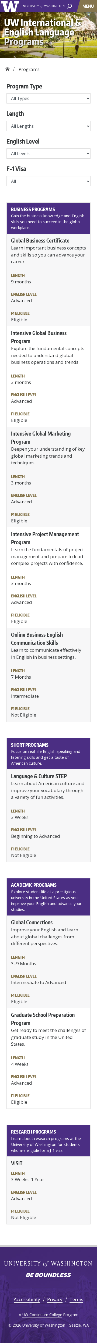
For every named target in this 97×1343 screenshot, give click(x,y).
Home (7, 67)
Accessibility (27, 1299)
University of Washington (11, 6)
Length (15, 113)
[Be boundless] (48, 1275)
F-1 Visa (16, 169)
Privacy (55, 1299)
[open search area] (69, 6)
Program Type (24, 86)
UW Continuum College (42, 1314)
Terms (76, 1299)
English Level (23, 141)
